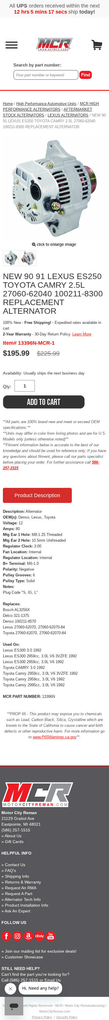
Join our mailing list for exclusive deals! (40, 951)
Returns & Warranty (23, 882)
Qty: (7, 386)
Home (8, 104)
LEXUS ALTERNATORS (68, 115)
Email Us (52, 980)
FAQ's (10, 870)
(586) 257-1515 (15, 830)
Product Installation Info (26, 905)
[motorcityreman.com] (54, 44)
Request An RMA (20, 888)
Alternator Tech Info (23, 899)
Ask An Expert (17, 911)
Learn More (81, 334)
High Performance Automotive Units (46, 104)
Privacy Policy (42, 1017)
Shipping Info (17, 876)
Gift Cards (14, 841)
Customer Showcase (24, 957)
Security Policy (66, 1017)
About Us (13, 835)
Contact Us (15, 864)
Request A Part (18, 893)
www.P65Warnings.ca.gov (54, 737)
